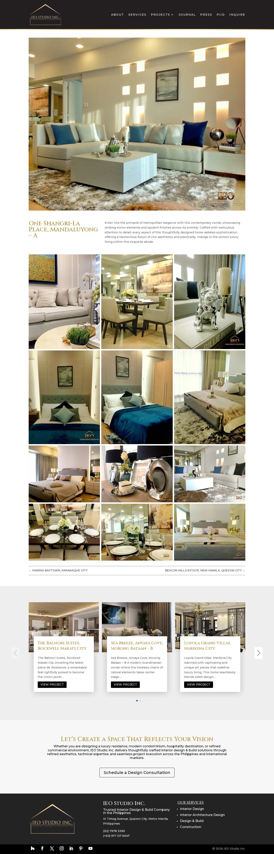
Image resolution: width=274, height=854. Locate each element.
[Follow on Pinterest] (81, 848)
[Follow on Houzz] (33, 848)
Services (137, 14)
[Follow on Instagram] (62, 848)
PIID (221, 14)
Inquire (237, 14)
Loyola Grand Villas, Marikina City (139, 645)
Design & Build (192, 821)
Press (206, 14)
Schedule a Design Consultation (137, 772)
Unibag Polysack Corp (214, 643)
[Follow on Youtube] (90, 848)
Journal (187, 14)
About (117, 14)
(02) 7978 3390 (114, 831)
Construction (190, 827)
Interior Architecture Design (202, 815)
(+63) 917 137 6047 (116, 836)
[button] (133, 700)
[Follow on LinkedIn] (71, 848)
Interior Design (192, 809)
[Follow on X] (52, 848)
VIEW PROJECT (57, 684)
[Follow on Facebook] (42, 848)
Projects (160, 14)
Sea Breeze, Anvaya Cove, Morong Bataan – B (69, 645)
